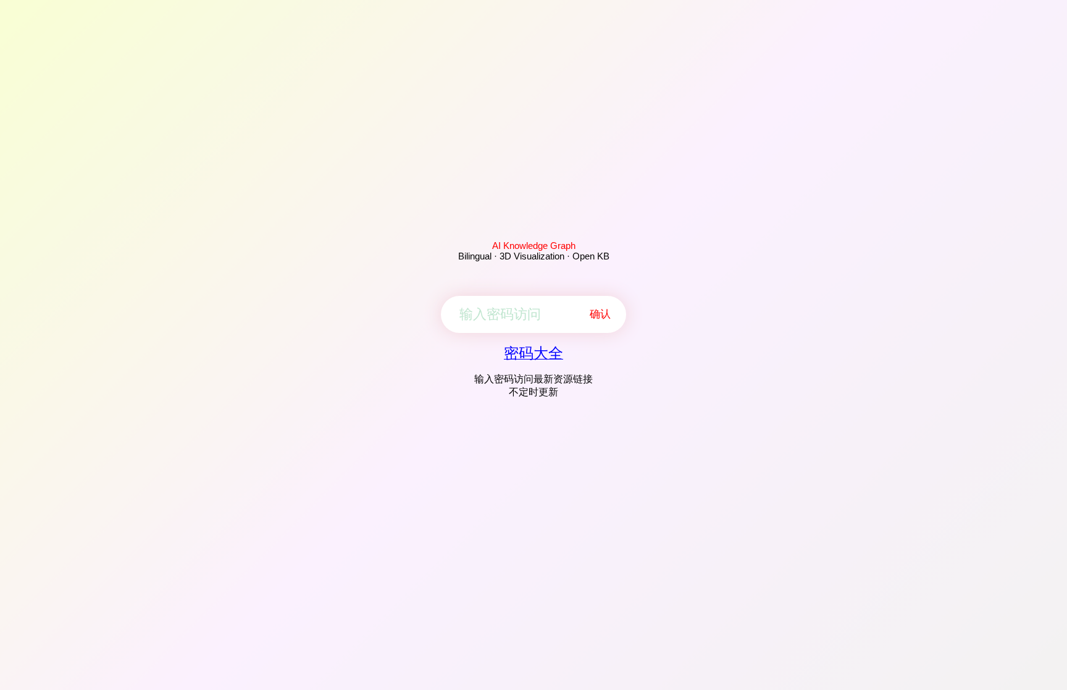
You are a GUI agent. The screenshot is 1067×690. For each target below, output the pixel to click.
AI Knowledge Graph (533, 245)
